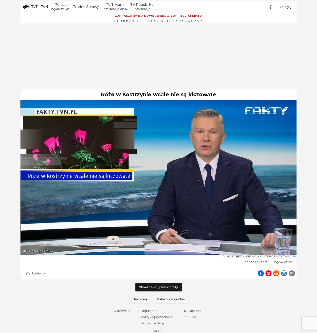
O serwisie (122, 311)
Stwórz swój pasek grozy (158, 287)
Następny (140, 299)
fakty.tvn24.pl (285, 256)
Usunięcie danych (154, 323)
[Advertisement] (158, 57)
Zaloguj (285, 7)
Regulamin (149, 311)
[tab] (60, 7)
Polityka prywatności (157, 317)
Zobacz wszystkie (171, 299)
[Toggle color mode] (270, 7)
